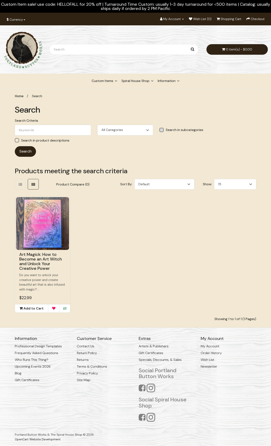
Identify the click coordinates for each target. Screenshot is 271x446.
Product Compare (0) (73, 184)
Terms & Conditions (92, 366)
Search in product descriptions (45, 140)
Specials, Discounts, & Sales (160, 359)
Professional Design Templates (38, 346)
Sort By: (126, 184)
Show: (207, 184)
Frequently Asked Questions (36, 353)
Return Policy (87, 353)
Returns (83, 359)
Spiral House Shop (135, 81)
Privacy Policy (87, 373)
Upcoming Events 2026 (33, 366)
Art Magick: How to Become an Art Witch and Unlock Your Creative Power (40, 261)
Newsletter (209, 366)
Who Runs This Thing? (31, 359)
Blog (18, 373)
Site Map (83, 380)
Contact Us (85, 346)
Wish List (207, 359)
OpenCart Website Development (38, 439)
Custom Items (102, 81)
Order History (211, 353)
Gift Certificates (27, 380)
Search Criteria (26, 121)
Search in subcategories (184, 130)
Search (37, 96)
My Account (210, 346)
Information (167, 81)
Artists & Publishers (154, 346)
